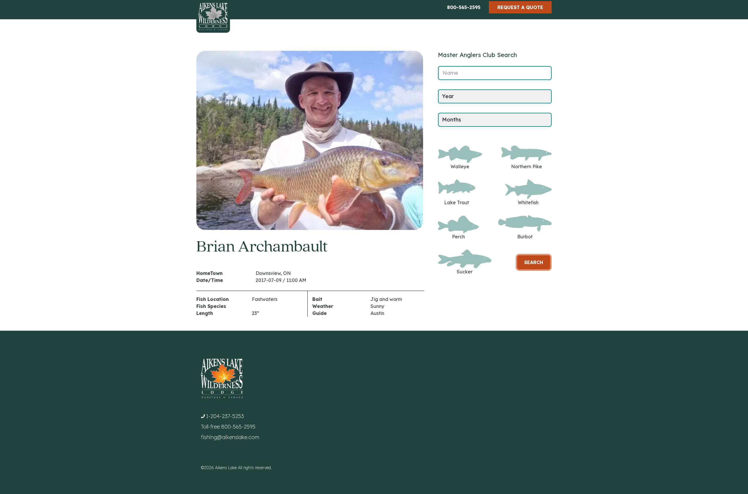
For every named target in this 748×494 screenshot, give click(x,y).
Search (533, 262)
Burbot (525, 237)
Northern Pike (526, 166)
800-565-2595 (463, 7)
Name (450, 73)
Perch (458, 237)
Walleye (460, 166)
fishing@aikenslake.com (230, 437)
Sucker (464, 272)
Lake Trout (456, 202)
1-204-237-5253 (225, 416)
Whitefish (528, 202)
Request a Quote (520, 7)
